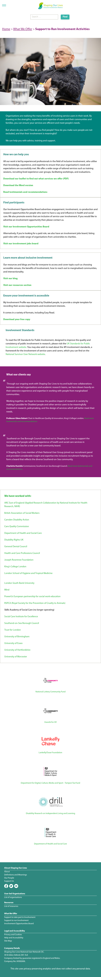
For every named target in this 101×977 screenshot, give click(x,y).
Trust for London (12, 630)
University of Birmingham (16, 637)
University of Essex (13, 643)
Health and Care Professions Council (22, 553)
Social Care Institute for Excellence (21, 616)
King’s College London (15, 567)
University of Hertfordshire (17, 650)
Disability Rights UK (13, 540)
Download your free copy (16, 319)
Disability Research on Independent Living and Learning (50, 813)
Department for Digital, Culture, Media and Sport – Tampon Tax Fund (50, 783)
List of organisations (13, 897)
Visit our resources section (17, 285)
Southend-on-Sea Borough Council (21, 623)
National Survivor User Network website (25, 354)
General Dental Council (15, 546)
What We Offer (22, 29)
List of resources (11, 906)
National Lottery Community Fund (50, 692)
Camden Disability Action (16, 520)
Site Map (8, 941)
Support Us (9, 881)
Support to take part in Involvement (19, 917)
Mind (6, 590)
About (7, 872)
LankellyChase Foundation (50, 753)
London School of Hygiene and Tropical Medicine (28, 573)
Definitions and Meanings (15, 875)
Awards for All (50, 722)
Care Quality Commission (16, 526)
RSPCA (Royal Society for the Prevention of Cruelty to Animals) (34, 603)
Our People (9, 878)
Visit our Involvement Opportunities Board (26, 227)
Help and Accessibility (13, 938)
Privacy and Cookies (13, 935)
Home (6, 29)
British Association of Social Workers (21, 513)
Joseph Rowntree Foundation (18, 560)
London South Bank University (19, 583)
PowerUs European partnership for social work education (32, 596)
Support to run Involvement (16, 920)
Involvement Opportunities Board (19, 924)
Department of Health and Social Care (23, 533)
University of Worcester (15, 657)
